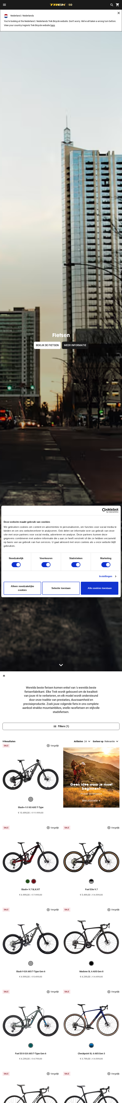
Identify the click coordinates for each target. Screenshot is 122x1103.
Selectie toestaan (61, 588)
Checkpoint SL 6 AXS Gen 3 (91, 1053)
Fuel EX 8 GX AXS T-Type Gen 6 (30, 1053)
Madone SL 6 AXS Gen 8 (91, 971)
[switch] (46, 564)
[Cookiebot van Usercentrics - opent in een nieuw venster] (104, 510)
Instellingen (105, 576)
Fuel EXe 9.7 (91, 889)
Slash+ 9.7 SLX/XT (30, 889)
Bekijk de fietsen (47, 345)
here (53, 25)
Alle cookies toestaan (100, 588)
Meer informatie (75, 345)
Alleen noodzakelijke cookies (22, 588)
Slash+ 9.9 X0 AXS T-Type (31, 807)
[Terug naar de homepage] (4, 675)
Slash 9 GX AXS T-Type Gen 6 (30, 971)
